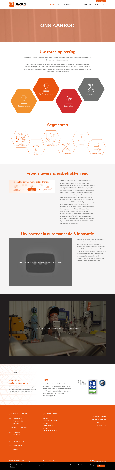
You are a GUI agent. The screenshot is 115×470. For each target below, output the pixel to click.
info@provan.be (17, 445)
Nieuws (78, 4)
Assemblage (101, 422)
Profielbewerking (99, 419)
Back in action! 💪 (48, 426)
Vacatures (87, 4)
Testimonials (100, 425)
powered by (88, 461)
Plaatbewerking (99, 417)
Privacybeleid (47, 461)
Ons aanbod (51, 4)
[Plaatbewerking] (24, 101)
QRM (59, 4)
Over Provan (68, 4)
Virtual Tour (101, 1)
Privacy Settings (57, 262)
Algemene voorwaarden (35, 461)
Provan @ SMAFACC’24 (50, 421)
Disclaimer (56, 461)
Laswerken (102, 414)
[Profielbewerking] (46, 89)
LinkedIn (15, 449)
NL (104, 4)
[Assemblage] (91, 89)
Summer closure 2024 (50, 430)
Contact (97, 4)
